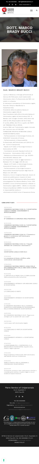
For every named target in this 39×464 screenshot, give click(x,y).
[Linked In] (15, 4)
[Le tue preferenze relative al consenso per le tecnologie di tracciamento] (4, 460)
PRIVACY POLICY (19, 442)
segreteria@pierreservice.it (23, 405)
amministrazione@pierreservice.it (20, 409)
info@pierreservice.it (26, 1)
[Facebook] (9, 4)
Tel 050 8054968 (11, 1)
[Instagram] (12, 4)
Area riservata (24, 4)
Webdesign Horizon (24, 440)
